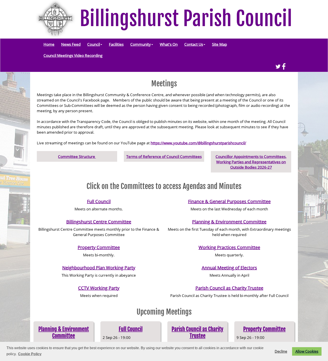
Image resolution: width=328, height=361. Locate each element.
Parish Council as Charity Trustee (229, 288)
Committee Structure (77, 156)
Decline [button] (281, 351)
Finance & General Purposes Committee (229, 201)
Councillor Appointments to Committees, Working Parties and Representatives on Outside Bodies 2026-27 (251, 162)
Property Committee (99, 247)
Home (49, 44)
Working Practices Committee (229, 247)
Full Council (99, 201)
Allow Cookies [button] (306, 351)
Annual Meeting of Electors (229, 268)
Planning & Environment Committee (229, 222)
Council (93, 44)
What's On (169, 44)
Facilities (116, 44)
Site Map (219, 44)
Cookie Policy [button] (30, 354)
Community (140, 44)
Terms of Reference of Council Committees (164, 156)
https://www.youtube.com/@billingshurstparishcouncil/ (198, 142)
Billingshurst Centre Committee (98, 222)
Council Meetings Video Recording (73, 55)
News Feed (71, 44)
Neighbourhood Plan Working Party (98, 268)
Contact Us (193, 44)
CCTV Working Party (98, 288)
